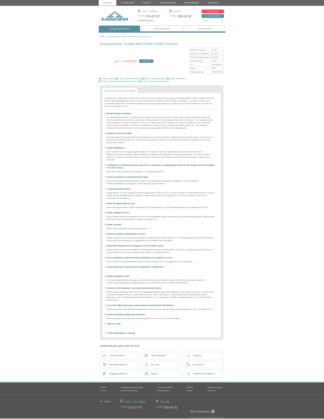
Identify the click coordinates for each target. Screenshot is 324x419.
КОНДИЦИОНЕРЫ (119, 29)
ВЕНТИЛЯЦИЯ (162, 29)
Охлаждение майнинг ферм (132, 387)
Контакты (213, 3)
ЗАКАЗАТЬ (146, 61)
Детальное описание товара (119, 90)
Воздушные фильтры (129, 390)
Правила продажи (215, 387)
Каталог (107, 3)
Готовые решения (165, 387)
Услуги (147, 3)
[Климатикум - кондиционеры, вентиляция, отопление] (114, 20)
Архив (102, 36)
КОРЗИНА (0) (212, 11)
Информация (192, 3)
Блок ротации (163, 390)
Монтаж (190, 387)
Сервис (190, 390)
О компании (127, 3)
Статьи (103, 390)
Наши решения (167, 3)
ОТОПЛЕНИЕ (204, 29)
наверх (107, 401)
